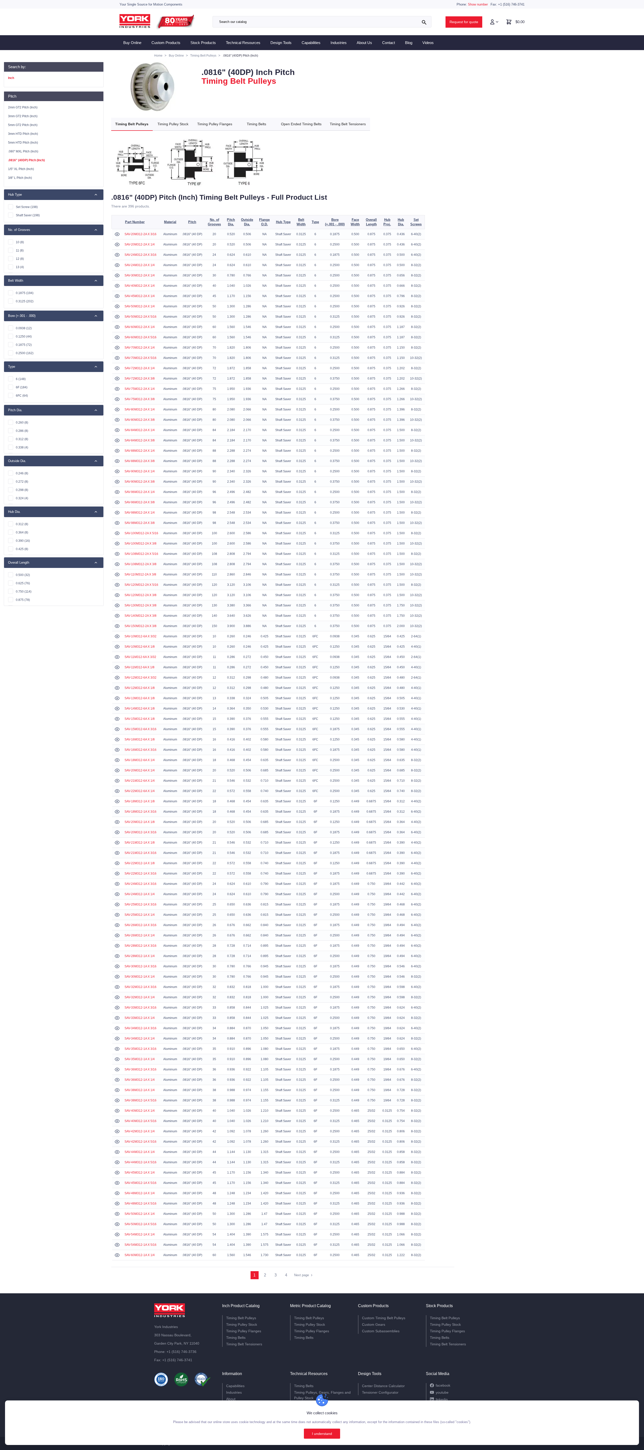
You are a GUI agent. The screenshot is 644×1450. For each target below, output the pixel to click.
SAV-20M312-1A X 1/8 (140, 822)
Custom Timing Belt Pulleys (383, 1318)
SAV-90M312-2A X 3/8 (140, 481)
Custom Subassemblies (380, 1331)
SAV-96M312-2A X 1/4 (140, 492)
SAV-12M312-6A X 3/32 (140, 677)
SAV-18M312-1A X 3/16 (140, 811)
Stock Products (203, 42)
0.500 (23, 575)
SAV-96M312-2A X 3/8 (140, 502)
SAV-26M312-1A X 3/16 (140, 925)
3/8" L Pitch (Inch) (20, 178)
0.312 (22, 439)
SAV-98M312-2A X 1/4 (140, 512)
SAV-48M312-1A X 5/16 (140, 1203)
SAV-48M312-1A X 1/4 (140, 1193)
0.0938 (24, 328)
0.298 (22, 490)
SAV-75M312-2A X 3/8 (140, 399)
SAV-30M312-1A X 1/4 (140, 976)
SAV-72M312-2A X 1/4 (140, 368)
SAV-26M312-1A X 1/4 (140, 935)
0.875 (23, 600)
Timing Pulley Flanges (214, 124)
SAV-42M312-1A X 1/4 (140, 1131)
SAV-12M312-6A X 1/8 (140, 688)
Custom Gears (373, 1324)
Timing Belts (256, 124)
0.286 (22, 431)
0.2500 (24, 353)
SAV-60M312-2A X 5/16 (140, 337)
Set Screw (27, 207)
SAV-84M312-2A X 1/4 (140, 430)
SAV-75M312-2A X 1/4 (140, 389)
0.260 (22, 422)
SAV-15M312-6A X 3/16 (140, 729)
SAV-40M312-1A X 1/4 (140, 1110)
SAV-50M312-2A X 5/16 (140, 316)
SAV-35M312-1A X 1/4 (140, 1059)
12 (20, 259)
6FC (22, 395)
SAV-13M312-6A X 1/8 (140, 698)
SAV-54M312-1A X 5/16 (140, 1245)
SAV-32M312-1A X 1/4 (140, 997)
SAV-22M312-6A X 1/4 (140, 791)
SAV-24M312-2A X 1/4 (140, 265)
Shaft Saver (28, 215)
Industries (339, 42)
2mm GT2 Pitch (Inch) (22, 107)
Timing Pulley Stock (172, 124)
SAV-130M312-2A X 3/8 (140, 605)
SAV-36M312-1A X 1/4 (140, 1080)
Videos (428, 42)
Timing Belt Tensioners (348, 124)
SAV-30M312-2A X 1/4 (140, 275)
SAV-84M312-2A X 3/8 (140, 440)
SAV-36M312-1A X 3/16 (140, 1069)
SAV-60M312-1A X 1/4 (140, 1255)
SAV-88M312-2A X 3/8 (140, 461)
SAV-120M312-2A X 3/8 (140, 595)
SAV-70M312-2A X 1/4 (140, 347)
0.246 (22, 473)
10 (20, 242)
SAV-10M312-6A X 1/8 (140, 646)
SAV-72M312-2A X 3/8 (140, 378)
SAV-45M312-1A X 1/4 (140, 1172)
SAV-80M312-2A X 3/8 (140, 420)
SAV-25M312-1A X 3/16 (140, 904)
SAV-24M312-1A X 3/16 (140, 884)
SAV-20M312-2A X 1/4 (140, 244)
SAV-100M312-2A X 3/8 (140, 543)
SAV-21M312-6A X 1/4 (140, 780)
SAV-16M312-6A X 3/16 (140, 750)
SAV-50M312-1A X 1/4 (140, 1214)
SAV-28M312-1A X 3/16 (140, 945)
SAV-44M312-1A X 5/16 (140, 1162)
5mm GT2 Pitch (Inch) (22, 125)
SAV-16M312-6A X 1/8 (140, 739)
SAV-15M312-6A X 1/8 (140, 719)
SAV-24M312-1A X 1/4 (140, 894)
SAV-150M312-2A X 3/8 (140, 626)
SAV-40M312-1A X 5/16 (140, 1121)
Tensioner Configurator (380, 1392)
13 (20, 267)
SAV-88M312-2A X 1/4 (140, 450)
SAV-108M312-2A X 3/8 (140, 564)
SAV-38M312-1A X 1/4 (140, 1090)
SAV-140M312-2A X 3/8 (140, 615)
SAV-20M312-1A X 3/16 (140, 832)
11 (20, 250)
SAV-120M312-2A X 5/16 (141, 585)
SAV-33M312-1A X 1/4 (140, 1018)
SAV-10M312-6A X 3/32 (140, 636)
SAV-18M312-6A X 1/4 (140, 760)
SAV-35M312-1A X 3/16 (140, 1049)
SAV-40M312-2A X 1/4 (140, 285)
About (230, 1399)
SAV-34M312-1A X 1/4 (140, 1038)
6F (21, 387)
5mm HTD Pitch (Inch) (23, 142)
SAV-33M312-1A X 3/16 (140, 1007)
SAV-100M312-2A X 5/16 (141, 533)
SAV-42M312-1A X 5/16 (140, 1141)
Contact (388, 42)
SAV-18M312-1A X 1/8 (140, 801)
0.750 (23, 591)
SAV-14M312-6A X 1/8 (140, 708)
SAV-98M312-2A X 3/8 (140, 523)
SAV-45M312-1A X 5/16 (140, 1183)
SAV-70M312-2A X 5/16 (140, 358)
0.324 (22, 498)
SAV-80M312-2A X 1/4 (140, 409)
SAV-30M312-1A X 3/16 (140, 966)
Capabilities (311, 42)
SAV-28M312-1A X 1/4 (140, 956)
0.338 (22, 447)
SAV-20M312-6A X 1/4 (140, 770)
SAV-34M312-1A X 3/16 (140, 1028)
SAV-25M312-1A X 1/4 (140, 915)
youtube (442, 1392)
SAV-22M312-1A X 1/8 (140, 863)
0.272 (22, 481)
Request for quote (464, 22)
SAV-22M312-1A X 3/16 (140, 873)
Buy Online (132, 42)
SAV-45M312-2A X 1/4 (140, 296)
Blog (408, 42)
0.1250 (24, 336)
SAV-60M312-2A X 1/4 (140, 327)
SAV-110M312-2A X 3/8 (140, 574)
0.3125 (24, 301)
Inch (11, 78)
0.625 (23, 583)
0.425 (22, 549)
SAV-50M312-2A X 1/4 (140, 306)
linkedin (442, 1399)
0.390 (23, 541)
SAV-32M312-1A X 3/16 (140, 987)
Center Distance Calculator (383, 1386)
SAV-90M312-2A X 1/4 (140, 471)
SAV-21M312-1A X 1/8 (140, 842)
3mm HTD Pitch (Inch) (23, 134)
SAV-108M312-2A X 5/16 (141, 554)
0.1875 (24, 293)
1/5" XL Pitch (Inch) (21, 169)
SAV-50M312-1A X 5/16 (140, 1224)
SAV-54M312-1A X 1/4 (140, 1234)
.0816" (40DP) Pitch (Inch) (26, 160)
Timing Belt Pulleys (131, 124)
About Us (364, 42)
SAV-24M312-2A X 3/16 (140, 255)
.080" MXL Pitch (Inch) (23, 151)
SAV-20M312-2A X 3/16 (140, 234)
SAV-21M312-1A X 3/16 (140, 853)
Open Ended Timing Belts (301, 124)
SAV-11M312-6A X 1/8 (139, 667)
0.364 (22, 532)
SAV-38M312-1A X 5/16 (140, 1100)
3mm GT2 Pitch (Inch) (22, 116)
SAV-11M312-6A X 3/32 (140, 657)
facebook (443, 1385)
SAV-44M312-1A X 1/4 (140, 1152)
